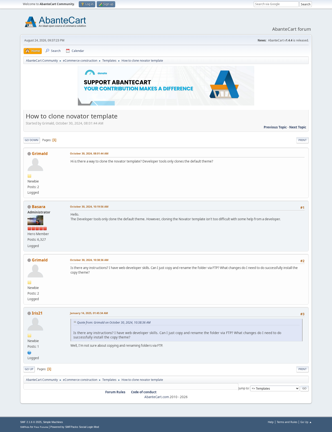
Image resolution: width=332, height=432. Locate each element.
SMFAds (24, 427)
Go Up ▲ (306, 422)
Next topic (297, 127)
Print (302, 140)
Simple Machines (53, 422)
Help (271, 422)
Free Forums (41, 427)
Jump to (243, 388)
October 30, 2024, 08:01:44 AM (89, 153)
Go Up (29, 369)
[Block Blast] (29, 352)
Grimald (40, 153)
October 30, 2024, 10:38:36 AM (89, 260)
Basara (38, 206)
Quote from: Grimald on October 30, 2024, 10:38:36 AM (113, 322)
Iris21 (37, 313)
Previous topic (275, 127)
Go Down (31, 140)
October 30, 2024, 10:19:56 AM (89, 206)
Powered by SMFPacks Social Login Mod (74, 426)
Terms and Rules (287, 422)
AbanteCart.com (156, 397)
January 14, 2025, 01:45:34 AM (89, 313)
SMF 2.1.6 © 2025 (31, 422)
